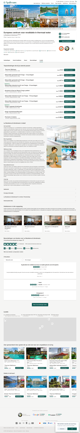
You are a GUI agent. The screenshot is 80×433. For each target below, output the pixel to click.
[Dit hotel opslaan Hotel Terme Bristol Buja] (5, 377)
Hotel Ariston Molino (56, 389)
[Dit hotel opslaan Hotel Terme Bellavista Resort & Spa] (73, 349)
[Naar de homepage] (10, 2)
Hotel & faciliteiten (17, 60)
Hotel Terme (11, 360)
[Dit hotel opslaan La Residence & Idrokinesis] (75, 6)
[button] (49, 319)
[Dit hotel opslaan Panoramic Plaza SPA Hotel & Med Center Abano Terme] (50, 349)
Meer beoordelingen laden (40, 304)
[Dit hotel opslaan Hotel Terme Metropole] (5, 349)
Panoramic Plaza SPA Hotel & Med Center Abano (58, 361)
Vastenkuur (65, 3)
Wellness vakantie (46, 3)
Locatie (41, 60)
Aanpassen (62, 428)
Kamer (25, 60)
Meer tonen (6, 44)
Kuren (52, 3)
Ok (72, 428)
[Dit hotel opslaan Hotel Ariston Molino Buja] (50, 377)
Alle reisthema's (72, 3)
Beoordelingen (33, 60)
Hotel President (32, 389)
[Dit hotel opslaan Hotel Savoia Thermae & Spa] (73, 377)
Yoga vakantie (58, 3)
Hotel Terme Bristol (10, 389)
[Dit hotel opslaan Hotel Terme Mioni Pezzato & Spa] (28, 349)
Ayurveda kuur (37, 3)
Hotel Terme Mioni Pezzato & (34, 361)
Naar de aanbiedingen (67, 41)
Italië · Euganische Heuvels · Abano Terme (12, 37)
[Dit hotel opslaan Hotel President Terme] (28, 377)
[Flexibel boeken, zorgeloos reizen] (62, 28)
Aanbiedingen (7, 60)
